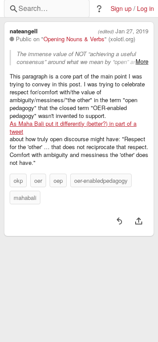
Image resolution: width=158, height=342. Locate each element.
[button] (99, 8)
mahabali (25, 197)
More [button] (142, 61)
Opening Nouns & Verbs (73, 39)
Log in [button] (145, 8)
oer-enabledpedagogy (101, 180)
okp (18, 180)
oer (38, 180)
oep (58, 180)
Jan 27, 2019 (131, 31)
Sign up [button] (121, 8)
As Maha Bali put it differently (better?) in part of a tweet (73, 127)
